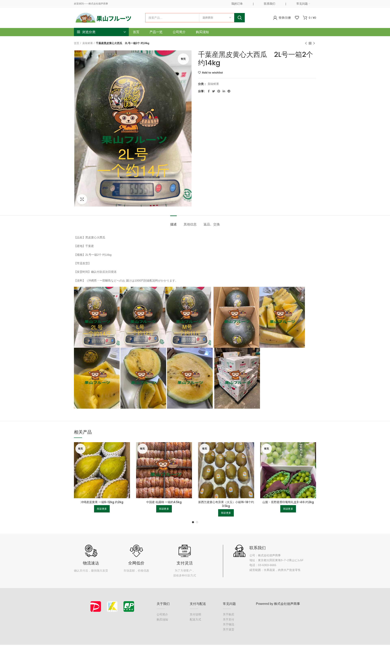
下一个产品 (314, 43)
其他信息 (190, 224)
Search (239, 17)
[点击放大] (82, 199)
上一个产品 (306, 43)
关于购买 (228, 614)
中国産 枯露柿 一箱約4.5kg (164, 502)
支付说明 (195, 614)
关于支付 (228, 619)
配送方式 (195, 619)
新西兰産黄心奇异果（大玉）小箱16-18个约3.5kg (226, 504)
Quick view (127, 448)
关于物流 (228, 624)
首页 (76, 43)
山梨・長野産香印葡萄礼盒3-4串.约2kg (288, 502)
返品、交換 (212, 224)
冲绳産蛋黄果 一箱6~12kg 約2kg (102, 502)
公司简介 (162, 614)
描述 (173, 224)
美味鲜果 (87, 43)
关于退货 (228, 629)
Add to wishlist (212, 72)
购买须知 (162, 619)
